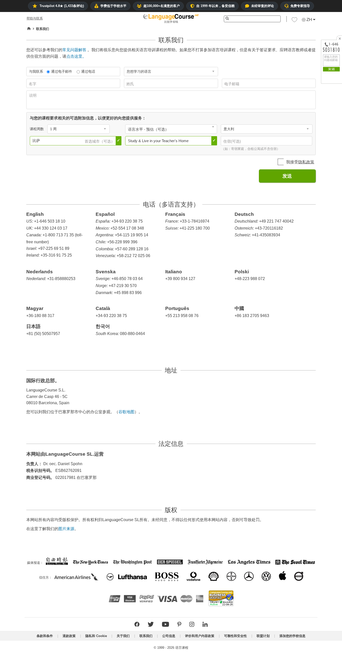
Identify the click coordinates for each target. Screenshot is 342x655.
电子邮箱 (232, 84)
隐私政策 (306, 162)
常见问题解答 (74, 50)
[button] (294, 21)
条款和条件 (45, 636)
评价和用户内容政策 (199, 636)
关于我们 (123, 636)
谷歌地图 (126, 412)
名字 (33, 84)
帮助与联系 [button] (35, 18)
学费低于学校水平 (113, 6)
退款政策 (69, 636)
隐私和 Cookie (96, 636)
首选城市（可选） (100, 141)
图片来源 (66, 529)
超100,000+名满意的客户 (161, 6)
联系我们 (145, 636)
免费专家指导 (300, 6)
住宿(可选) (232, 141)
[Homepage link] (29, 28)
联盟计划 (263, 636)
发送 (287, 176)
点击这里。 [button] (76, 56)
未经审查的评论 (262, 6)
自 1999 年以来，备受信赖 (215, 6)
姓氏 (130, 84)
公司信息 (168, 636)
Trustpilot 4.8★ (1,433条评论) (62, 6)
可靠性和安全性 (235, 636)
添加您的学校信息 (292, 636)
